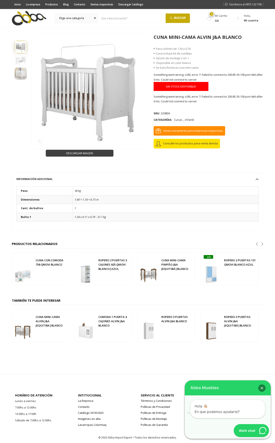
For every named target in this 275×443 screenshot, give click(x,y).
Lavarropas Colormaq (92, 425)
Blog (66, 4)
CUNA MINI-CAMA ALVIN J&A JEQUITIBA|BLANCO (49, 321)
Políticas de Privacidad (155, 407)
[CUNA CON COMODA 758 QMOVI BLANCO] (22, 269)
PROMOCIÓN (161, 4)
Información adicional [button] (34, 179)
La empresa (33, 4)
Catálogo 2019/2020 (90, 413)
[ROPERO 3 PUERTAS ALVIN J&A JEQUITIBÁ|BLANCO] (211, 325)
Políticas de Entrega (153, 413)
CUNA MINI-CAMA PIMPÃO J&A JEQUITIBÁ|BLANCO (174, 264)
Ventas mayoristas (101, 4)
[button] (76, 18)
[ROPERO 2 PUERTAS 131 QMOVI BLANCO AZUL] (211, 269)
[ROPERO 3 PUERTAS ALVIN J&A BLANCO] (148, 325)
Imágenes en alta (89, 419)
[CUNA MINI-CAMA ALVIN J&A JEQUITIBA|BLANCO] (22, 325)
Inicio (17, 4)
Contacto (79, 4)
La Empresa (85, 401)
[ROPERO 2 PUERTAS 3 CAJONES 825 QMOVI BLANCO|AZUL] (85, 269)
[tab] (137, 179)
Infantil (189, 120)
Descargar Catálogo (130, 4)
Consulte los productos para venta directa (190, 143)
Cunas (178, 120)
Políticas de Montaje (154, 419)
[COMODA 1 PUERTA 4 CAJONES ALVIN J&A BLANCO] (85, 325)
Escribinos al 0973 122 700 (245, 4)
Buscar (180, 18)
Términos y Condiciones (156, 401)
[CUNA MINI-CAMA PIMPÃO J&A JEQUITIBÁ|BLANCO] (148, 269)
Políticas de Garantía (154, 425)
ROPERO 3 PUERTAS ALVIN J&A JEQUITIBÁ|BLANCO (237, 321)
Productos (51, 4)
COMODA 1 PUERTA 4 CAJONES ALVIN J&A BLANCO (112, 321)
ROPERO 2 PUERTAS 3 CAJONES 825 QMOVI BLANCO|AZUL (112, 264)
